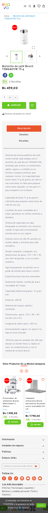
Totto (34, 491)
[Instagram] (10, 478)
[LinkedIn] (22, 478)
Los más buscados (12, 484)
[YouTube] (28, 478)
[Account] (34, 6)
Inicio (5, 410)
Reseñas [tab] (24, 141)
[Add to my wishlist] (32, 105)
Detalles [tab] (24, 134)
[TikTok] (16, 478)
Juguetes (28, 488)
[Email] (40, 478)
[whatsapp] (11, 75)
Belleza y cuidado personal (16, 491)
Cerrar (41, 505)
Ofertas (6, 488)
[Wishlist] (39, 6)
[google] (34, 478)
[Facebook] (5, 75)
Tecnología (17, 488)
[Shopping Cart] (43, 6)
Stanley (6, 494)
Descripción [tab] (24, 128)
